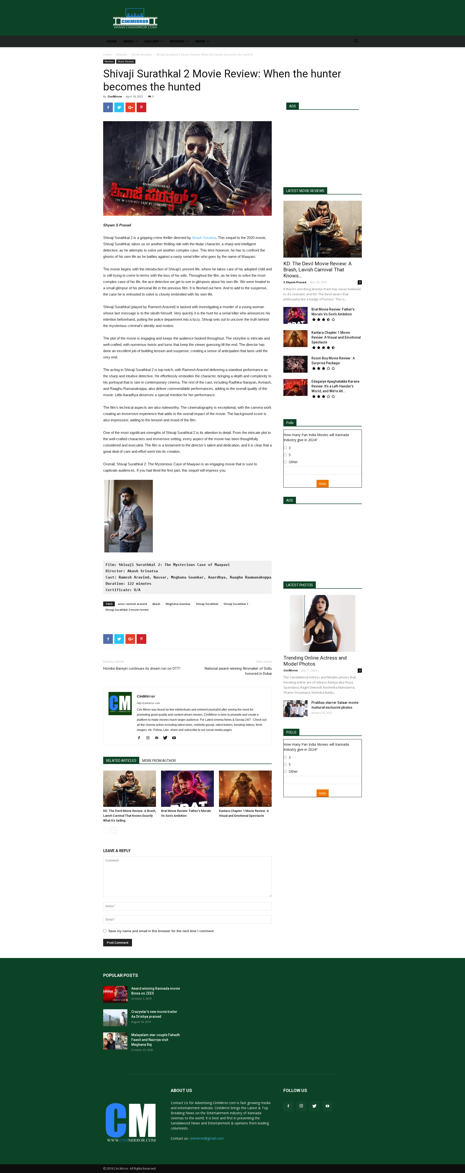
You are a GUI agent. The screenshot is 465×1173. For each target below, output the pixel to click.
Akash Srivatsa (204, 238)
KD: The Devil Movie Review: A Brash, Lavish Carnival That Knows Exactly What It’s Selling (129, 815)
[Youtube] (176, 738)
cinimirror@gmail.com (206, 1138)
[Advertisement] (322, 146)
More (200, 41)
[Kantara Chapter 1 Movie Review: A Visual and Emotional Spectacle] (245, 789)
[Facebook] (141, 738)
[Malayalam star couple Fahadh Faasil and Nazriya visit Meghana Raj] (115, 1040)
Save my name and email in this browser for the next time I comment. (161, 931)
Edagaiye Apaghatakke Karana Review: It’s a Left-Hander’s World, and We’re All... (335, 386)
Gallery (151, 41)
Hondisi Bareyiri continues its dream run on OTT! (141, 668)
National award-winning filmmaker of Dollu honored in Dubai (238, 671)
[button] (356, 41)
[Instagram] (150, 738)
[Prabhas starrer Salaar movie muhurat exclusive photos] (295, 708)
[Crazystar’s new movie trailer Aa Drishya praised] (115, 1017)
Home (112, 41)
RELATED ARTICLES (121, 761)
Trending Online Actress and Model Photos (315, 661)
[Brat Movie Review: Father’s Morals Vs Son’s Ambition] (187, 789)
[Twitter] (167, 738)
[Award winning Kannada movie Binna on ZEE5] (115, 994)
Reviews (177, 41)
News (128, 41)
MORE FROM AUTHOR (159, 761)
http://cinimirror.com (148, 703)
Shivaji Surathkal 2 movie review (126, 609)
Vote (322, 483)
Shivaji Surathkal (207, 604)
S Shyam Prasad (294, 282)
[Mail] (158, 738)
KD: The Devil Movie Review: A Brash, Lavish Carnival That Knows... (317, 270)
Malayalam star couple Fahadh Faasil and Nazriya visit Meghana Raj (155, 1040)
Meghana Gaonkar (178, 604)
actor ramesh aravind (132, 604)
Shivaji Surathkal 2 (236, 604)
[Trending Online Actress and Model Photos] (322, 623)
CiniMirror (115, 96)
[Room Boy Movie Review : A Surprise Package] (295, 364)
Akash (156, 604)
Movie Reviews (142, 54)
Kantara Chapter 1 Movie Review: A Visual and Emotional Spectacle (336, 337)
